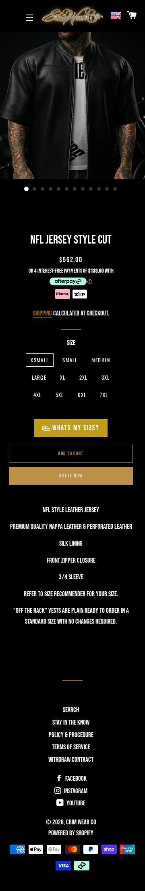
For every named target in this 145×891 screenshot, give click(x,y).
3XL (106, 377)
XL (63, 377)
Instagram (75, 791)
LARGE (39, 377)
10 (99, 189)
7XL (104, 395)
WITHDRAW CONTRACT (70, 760)
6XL (82, 395)
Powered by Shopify (70, 833)
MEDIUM (101, 360)
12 (115, 189)
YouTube (75, 803)
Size (71, 343)
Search (71, 710)
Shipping (42, 313)
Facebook (75, 779)
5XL (60, 395)
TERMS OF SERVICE (71, 747)
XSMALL (40, 360)
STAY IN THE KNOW (70, 723)
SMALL (70, 360)
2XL (83, 377)
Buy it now (71, 476)
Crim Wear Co (81, 822)
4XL (37, 395)
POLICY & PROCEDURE (71, 735)
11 (107, 189)
